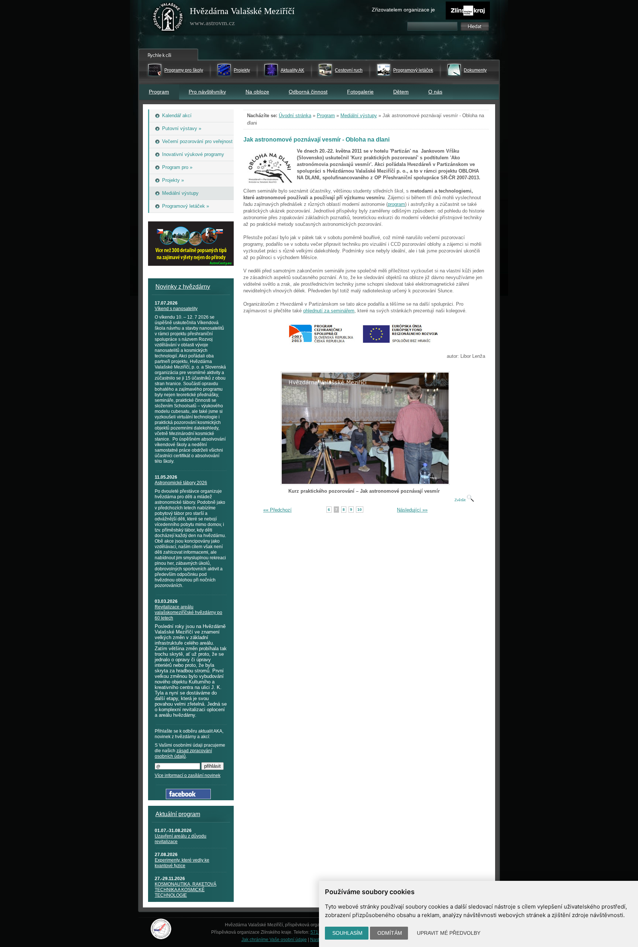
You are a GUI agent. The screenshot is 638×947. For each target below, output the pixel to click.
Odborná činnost (308, 92)
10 (359, 510)
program (396, 204)
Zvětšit (461, 500)
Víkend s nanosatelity (176, 308)
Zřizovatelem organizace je (403, 10)
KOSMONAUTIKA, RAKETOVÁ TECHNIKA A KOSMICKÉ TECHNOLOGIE (185, 890)
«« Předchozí (277, 510)
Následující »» (412, 510)
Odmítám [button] (389, 933)
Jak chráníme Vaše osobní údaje (274, 939)
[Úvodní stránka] (168, 18)
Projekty (242, 70)
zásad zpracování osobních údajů (183, 753)
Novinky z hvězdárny (182, 287)
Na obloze (257, 92)
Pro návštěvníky (207, 92)
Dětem (401, 92)
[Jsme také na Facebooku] (188, 797)
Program (159, 92)
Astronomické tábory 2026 (181, 482)
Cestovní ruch (349, 70)
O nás (435, 92)
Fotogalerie (360, 92)
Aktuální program (177, 814)
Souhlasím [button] (347, 933)
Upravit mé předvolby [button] (448, 933)
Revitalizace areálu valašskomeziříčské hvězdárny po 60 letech (188, 612)
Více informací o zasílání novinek (187, 775)
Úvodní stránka (295, 115)
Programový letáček (413, 70)
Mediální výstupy (358, 115)
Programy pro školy (183, 70)
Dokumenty (475, 70)
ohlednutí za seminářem (328, 310)
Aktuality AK (292, 70)
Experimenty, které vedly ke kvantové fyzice (182, 863)
